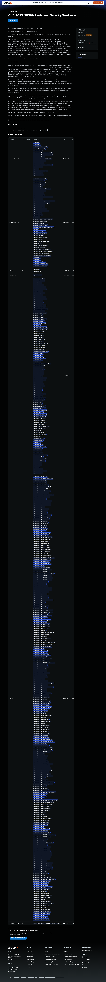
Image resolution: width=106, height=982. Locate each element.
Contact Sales (12, 971)
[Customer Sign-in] (91, 3)
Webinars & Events (50, 956)
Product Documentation (70, 956)
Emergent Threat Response (52, 954)
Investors (29, 964)
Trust (36, 977)
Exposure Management (14, 956)
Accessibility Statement (50, 977)
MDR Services (12, 958)
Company (60, 2)
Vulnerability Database (51, 962)
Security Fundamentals (51, 964)
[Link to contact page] (88, 3)
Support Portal (68, 954)
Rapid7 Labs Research (51, 959)
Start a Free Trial (13, 966)
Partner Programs (32, 962)
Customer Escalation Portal (71, 964)
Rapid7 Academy (68, 962)
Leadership (30, 954)
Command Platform (13, 954)
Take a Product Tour (14, 967)
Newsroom (30, 956)
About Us (29, 951)
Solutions (10, 959)
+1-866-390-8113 (87, 950)
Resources (48, 2)
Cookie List (41, 977)
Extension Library (68, 959)
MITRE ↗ (80, 57)
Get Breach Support (13, 969)
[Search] (85, 3)
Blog (46, 951)
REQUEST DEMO (13, 20)
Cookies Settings (60, 977)
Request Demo (98, 2)
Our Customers (31, 959)
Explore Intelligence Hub (18, 938)
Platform (35, 2)
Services (41, 2)
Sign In (65, 951)
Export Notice (31, 977)
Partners (54, 2)
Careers (29, 967)
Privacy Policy (23, 977)
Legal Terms (16, 977)
